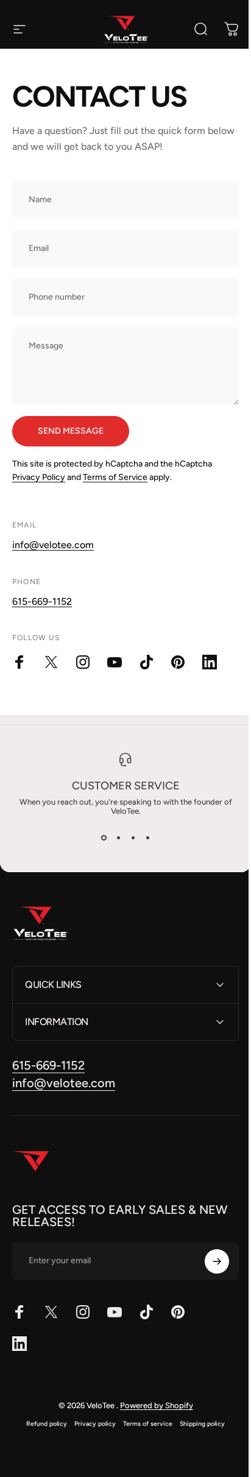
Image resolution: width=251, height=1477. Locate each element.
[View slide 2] (118, 837)
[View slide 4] (147, 837)
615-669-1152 (42, 601)
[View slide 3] (132, 837)
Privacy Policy (38, 477)
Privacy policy (90, 1424)
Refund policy (42, 1424)
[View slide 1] (103, 837)
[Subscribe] (208, 1261)
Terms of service (143, 1424)
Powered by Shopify (151, 1405)
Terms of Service (115, 477)
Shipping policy (198, 1424)
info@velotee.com (53, 545)
